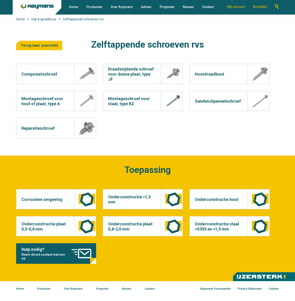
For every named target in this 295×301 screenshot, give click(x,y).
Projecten (167, 7)
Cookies (273, 288)
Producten (94, 7)
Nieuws (188, 7)
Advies (146, 7)
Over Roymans (122, 7)
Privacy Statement (250, 288)
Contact (208, 7)
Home (73, 7)
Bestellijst (260, 6)
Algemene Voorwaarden (215, 288)
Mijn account (236, 6)
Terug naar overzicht (39, 45)
